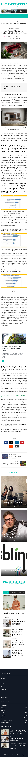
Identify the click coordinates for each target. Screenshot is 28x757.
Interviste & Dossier (14, 28)
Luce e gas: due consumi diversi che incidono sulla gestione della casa (13, 613)
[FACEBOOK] (6, 442)
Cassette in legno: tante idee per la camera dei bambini (11, 463)
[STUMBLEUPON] (11, 446)
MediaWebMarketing (19, 754)
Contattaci (3, 681)
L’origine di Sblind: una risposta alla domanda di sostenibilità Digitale (13, 571)
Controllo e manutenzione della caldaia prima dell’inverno (18, 622)
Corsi (2, 686)
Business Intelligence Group (17, 138)
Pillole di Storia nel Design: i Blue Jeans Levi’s (16, 456)
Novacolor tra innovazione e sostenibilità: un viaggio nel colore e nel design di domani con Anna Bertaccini (13, 501)
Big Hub (22, 137)
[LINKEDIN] (17, 442)
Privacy (2, 694)
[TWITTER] (11, 442)
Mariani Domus (17, 97)
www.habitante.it (16, 431)
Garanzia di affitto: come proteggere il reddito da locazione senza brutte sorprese (18, 633)
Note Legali (3, 692)
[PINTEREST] (22, 442)
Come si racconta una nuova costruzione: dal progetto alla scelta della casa (18, 654)
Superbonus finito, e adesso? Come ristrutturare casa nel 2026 (18, 643)
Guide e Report (4, 689)
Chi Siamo (3, 678)
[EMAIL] (17, 446)
